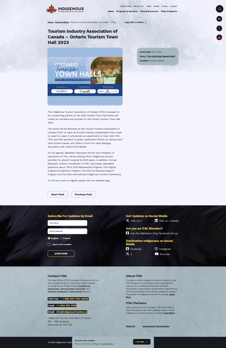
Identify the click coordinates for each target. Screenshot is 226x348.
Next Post (57, 194)
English (54, 238)
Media (156, 6)
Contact (173, 6)
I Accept (140, 342)
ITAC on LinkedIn (169, 220)
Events (165, 6)
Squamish (80, 289)
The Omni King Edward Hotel (161, 56)
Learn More (169, 313)
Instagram (165, 249)
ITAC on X (136, 220)
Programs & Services (126, 11)
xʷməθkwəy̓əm (84, 286)
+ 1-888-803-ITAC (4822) (74, 298)
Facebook (135, 249)
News (111, 11)
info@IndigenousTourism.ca (71, 312)
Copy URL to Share (134, 22)
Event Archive (62, 22)
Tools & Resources (149, 11)
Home (50, 22)
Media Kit (130, 326)
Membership (125, 6)
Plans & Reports (169, 11)
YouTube (165, 254)
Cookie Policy (107, 344)
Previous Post (83, 194)
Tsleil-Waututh (75, 291)
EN (219, 19)
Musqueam (53, 289)
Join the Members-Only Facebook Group (154, 233)
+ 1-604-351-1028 (66, 305)
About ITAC (139, 6)
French (66, 238)
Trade (148, 6)
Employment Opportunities (156, 326)
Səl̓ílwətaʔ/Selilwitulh (57, 291)
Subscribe (61, 253)
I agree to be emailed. (62, 244)
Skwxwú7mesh (67, 289)
